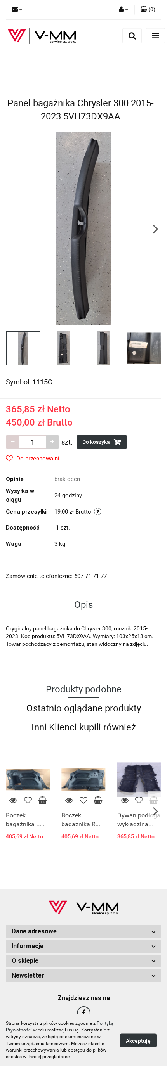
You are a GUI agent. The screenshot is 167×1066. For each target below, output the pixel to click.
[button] (83, 931)
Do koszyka (96, 442)
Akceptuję (138, 1040)
